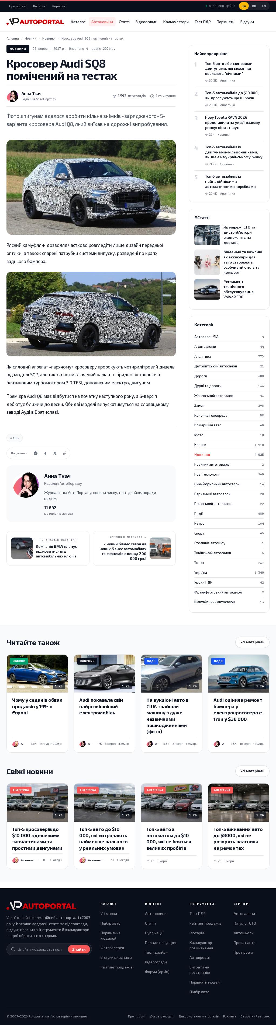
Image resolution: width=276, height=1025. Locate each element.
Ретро (229, 523)
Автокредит (200, 957)
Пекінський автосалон (229, 503)
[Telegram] (35, 453)
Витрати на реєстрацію (199, 970)
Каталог (39, 6)
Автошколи (244, 933)
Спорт (229, 533)
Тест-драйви (156, 952)
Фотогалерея (112, 947)
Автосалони (244, 913)
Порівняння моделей (110, 935)
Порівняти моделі (204, 982)
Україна (229, 572)
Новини (229, 445)
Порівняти (225, 21)
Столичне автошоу (229, 543)
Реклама (229, 1016)
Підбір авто (110, 923)
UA (244, 6)
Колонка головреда (229, 415)
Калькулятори (176, 21)
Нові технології (229, 474)
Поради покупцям (161, 942)
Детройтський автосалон (229, 366)
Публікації (154, 933)
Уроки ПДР (229, 582)
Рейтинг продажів (117, 967)
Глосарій (196, 933)
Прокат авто (245, 942)
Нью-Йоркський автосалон (229, 484)
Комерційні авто (229, 425)
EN (264, 6)
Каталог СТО (245, 923)
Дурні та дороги (229, 386)
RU (254, 6)
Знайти (79, 949)
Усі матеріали (252, 642)
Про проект (18, 6)
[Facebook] (45, 453)
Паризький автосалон (229, 494)
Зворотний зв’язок (255, 1016)
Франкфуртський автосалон (229, 592)
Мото (229, 435)
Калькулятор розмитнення (201, 945)
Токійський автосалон (229, 553)
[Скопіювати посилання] (64, 453)
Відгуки (247, 21)
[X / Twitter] (55, 453)
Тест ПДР (203, 21)
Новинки (18, 48)
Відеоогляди (146, 21)
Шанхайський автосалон (229, 602)
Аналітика (229, 356)
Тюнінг (229, 562)
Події (229, 513)
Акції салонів (229, 346)
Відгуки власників (116, 957)
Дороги (229, 376)
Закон (229, 405)
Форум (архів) (157, 971)
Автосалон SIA (229, 337)
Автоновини (102, 21)
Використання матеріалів (199, 1016)
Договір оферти (162, 1016)
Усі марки (109, 913)
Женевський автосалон (229, 396)
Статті (124, 21)
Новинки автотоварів (229, 464)
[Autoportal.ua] (35, 21)
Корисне (58, 6)
